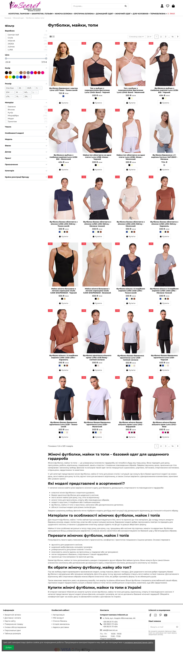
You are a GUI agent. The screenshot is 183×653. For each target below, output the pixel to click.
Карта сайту (10, 621)
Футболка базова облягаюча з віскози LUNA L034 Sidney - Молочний (131, 224)
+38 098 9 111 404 (110, 624)
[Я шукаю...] (125, 6)
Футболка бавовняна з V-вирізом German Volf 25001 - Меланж (164, 157)
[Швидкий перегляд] (77, 50)
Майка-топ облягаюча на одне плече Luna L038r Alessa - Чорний (97, 157)
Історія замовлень (61, 624)
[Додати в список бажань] (77, 46)
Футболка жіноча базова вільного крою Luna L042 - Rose (164, 424)
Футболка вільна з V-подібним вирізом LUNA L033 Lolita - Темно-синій (130, 291)
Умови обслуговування (15, 627)
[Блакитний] (17, 77)
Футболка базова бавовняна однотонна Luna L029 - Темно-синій (63, 424)
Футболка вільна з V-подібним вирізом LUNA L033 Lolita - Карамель (63, 357)
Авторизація (58, 615)
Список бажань (60, 621)
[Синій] (21, 77)
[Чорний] (96, 98)
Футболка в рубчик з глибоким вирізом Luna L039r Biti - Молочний (63, 157)
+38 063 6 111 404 (110, 626)
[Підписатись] (177, 627)
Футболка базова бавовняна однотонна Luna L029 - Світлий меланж (130, 357)
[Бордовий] (134, 432)
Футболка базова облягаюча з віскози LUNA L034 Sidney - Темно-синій (64, 224)
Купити (64, 103)
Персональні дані (13, 630)
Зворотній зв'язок (13, 615)
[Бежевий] (64, 299)
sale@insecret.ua (110, 630)
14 (172, 36)
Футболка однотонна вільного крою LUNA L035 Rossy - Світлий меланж (97, 357)
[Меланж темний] (64, 232)
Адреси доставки (61, 627)
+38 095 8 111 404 (110, 622)
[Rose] (129, 432)
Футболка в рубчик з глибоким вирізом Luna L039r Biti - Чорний (164, 90)
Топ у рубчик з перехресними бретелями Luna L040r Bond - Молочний (130, 90)
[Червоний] (35, 72)
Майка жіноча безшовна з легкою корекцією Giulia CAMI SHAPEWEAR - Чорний (63, 291)
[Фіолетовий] (31, 72)
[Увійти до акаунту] (162, 6)
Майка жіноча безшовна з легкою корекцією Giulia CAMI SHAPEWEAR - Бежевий (97, 291)
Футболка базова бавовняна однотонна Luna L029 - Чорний (164, 357)
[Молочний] (98, 98)
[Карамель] (67, 232)
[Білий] (127, 432)
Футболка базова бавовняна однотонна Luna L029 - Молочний (97, 424)
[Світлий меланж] (98, 365)
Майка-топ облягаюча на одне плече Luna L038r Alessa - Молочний (131, 157)
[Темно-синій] (63, 96)
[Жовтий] (10, 77)
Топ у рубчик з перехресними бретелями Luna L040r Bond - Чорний (97, 90)
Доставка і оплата (13, 618)
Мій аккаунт (58, 618)
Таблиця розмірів (13, 633)
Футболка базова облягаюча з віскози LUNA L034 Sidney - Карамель (164, 224)
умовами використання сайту (138, 642)
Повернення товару (14, 624)
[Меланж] (164, 165)
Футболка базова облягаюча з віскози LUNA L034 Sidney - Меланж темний (97, 224)
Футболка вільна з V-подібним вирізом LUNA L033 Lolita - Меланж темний (164, 291)
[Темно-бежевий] (21, 72)
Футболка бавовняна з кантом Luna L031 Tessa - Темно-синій (63, 89)
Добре (9, 647)
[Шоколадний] (10, 72)
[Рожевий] (42, 72)
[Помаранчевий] (6, 77)
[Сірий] (28, 72)
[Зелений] (13, 77)
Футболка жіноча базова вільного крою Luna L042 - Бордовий (130, 424)
